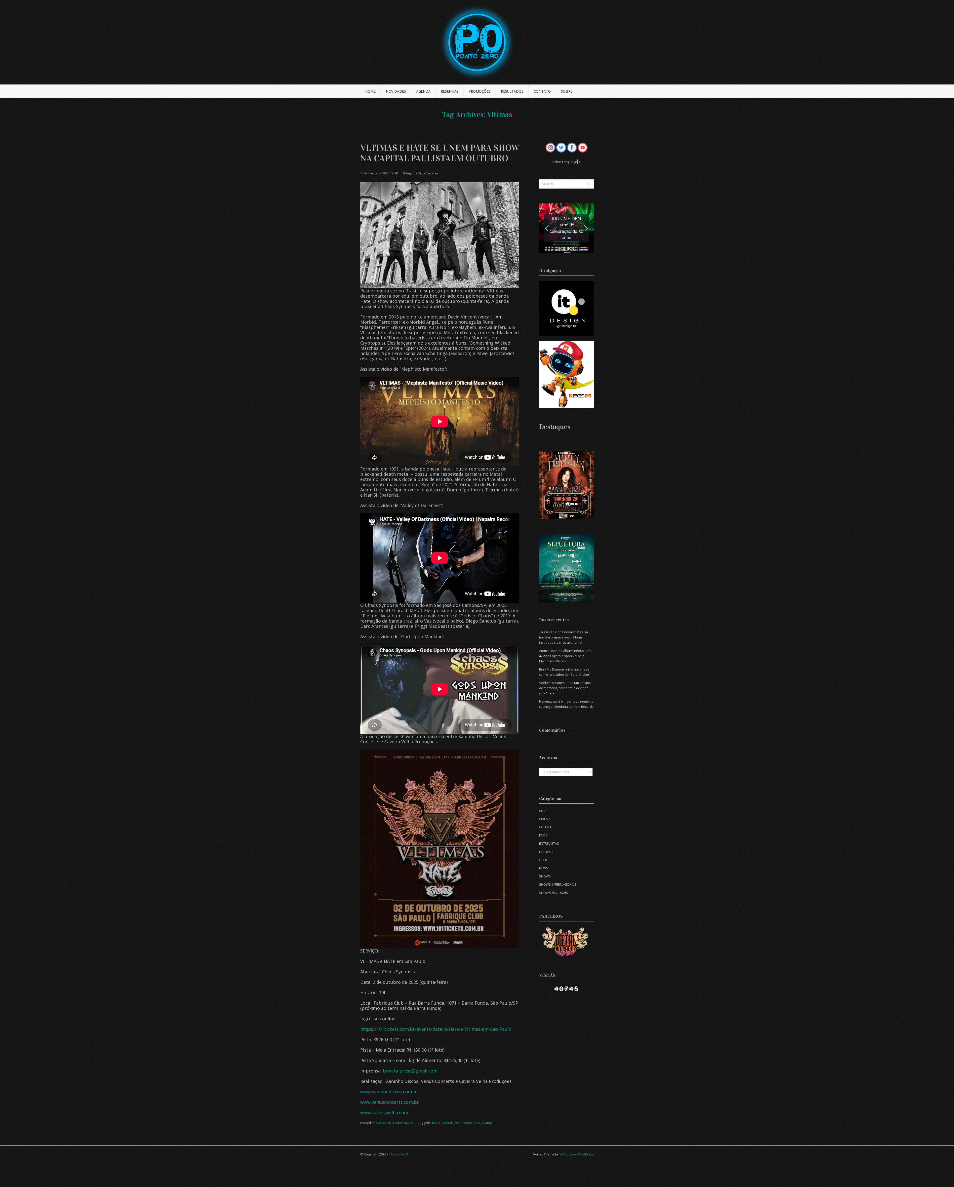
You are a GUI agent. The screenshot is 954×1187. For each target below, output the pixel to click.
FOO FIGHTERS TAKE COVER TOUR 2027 (566, 228)
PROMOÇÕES (480, 91)
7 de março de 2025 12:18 (379, 173)
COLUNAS (546, 827)
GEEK (543, 860)
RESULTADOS (512, 91)
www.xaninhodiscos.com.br (389, 1092)
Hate (434, 1122)
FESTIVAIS (546, 851)
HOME (370, 91)
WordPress (585, 1154)
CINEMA (545, 819)
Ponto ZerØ (471, 1122)
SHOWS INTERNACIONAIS (394, 1122)
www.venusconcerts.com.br (389, 1102)
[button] (566, 228)
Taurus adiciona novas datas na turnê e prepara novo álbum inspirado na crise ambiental (563, 637)
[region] (566, 228)
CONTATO (542, 91)
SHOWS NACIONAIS (553, 892)
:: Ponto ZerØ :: (399, 1154)
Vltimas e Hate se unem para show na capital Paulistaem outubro (439, 153)
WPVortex (566, 1154)
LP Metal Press (450, 1122)
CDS (542, 810)
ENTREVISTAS (549, 843)
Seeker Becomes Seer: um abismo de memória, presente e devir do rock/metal (565, 687)
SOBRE (566, 91)
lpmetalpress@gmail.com (410, 1071)
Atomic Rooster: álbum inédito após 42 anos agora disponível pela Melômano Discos (565, 655)
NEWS (543, 868)
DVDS (543, 835)
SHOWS (545, 876)
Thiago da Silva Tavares (420, 173)
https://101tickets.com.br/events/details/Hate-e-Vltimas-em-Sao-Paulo (435, 1029)
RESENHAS (449, 91)
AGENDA (423, 91)
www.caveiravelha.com (384, 1112)
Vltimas (487, 1122)
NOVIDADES (396, 91)
